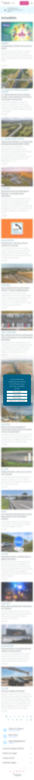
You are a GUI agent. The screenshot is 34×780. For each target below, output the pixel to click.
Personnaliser (17, 398)
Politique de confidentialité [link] (17, 401)
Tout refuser (17, 395)
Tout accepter (17, 392)
